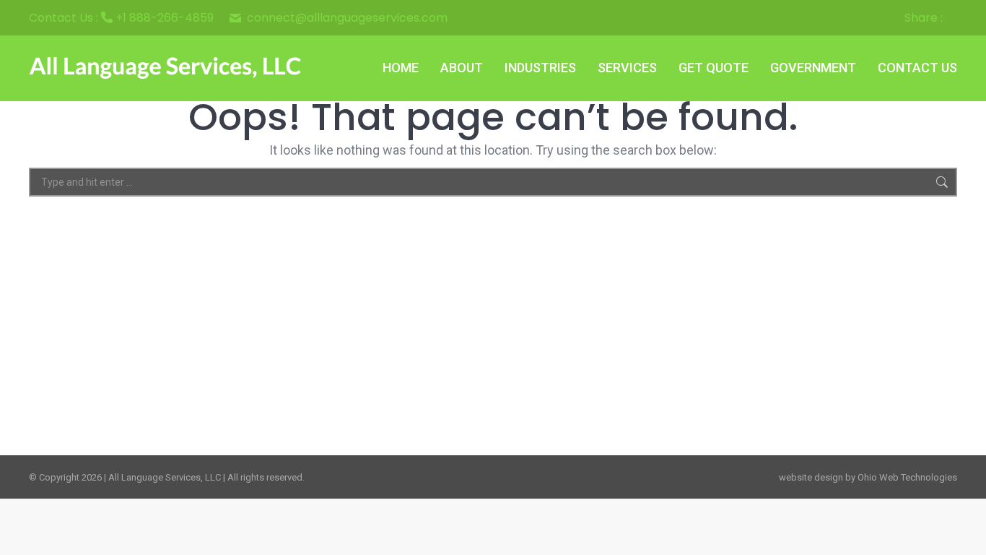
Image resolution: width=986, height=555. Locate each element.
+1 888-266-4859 (164, 17)
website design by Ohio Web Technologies (868, 477)
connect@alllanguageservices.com (347, 18)
